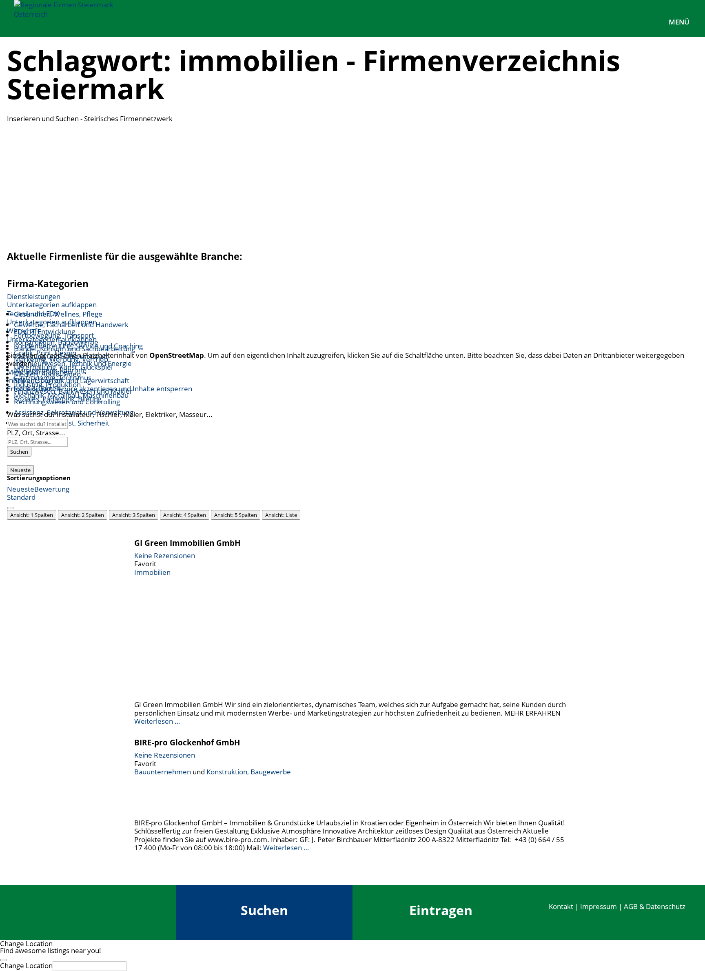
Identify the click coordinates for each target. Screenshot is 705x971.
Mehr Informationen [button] (39, 372)
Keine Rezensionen (164, 555)
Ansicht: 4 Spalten (184, 515)
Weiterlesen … (157, 721)
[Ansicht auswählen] (10, 508)
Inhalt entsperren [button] (34, 380)
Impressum (598, 906)
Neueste (20, 470)
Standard (21, 497)
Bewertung (51, 489)
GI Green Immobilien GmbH (187, 543)
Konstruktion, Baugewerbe (248, 771)
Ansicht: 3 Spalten (133, 515)
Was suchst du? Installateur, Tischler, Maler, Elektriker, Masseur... (110, 414)
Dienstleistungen (33, 296)
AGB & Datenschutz (654, 906)
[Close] (3, 960)
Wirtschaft (23, 330)
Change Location (26, 965)
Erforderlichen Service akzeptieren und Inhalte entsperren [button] (99, 389)
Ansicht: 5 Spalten (235, 515)
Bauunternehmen (162, 771)
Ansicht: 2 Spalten (82, 515)
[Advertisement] (352, 184)
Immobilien (152, 572)
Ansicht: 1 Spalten (31, 515)
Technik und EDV (33, 313)
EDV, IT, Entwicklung (44, 331)
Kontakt (561, 906)
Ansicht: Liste (281, 515)
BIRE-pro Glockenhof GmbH (187, 742)
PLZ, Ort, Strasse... (36, 432)
